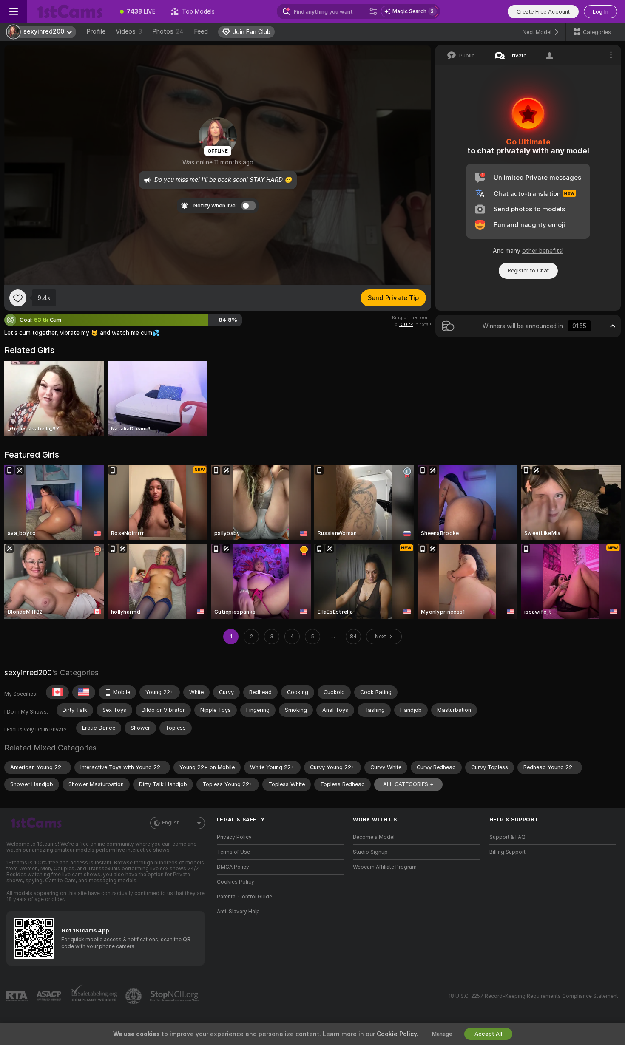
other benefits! (542, 250)
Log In (600, 11)
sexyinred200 (28, 672)
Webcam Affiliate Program (385, 867)
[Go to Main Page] (69, 11)
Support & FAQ (507, 837)
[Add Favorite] (17, 297)
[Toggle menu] (13, 11)
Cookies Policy (235, 882)
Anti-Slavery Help (238, 912)
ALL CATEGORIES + (408, 784)
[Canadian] (57, 692)
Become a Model (374, 837)
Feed (201, 31)
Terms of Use (233, 852)
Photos (168, 31)
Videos (129, 31)
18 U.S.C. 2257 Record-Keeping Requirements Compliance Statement (533, 996)
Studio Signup (370, 852)
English (171, 823)
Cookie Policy (397, 1034)
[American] (83, 692)
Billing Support (507, 852)
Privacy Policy (234, 837)
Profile (95, 31)
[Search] (373, 11)
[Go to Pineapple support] (134, 996)
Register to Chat (528, 270)
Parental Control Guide (244, 897)
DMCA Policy (233, 867)
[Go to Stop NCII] (175, 996)
